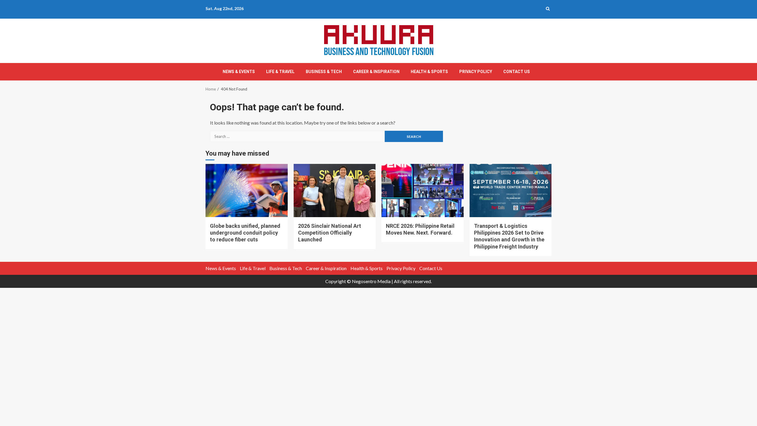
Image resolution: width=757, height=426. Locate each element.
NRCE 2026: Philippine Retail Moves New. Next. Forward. (422, 190)
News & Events (239, 71)
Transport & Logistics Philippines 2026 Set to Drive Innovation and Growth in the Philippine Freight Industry (511, 190)
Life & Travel (280, 71)
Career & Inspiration (376, 71)
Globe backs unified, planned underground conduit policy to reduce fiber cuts (247, 190)
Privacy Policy (475, 71)
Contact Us (516, 71)
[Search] (547, 8)
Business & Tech (324, 71)
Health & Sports (429, 71)
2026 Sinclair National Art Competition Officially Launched (335, 190)
